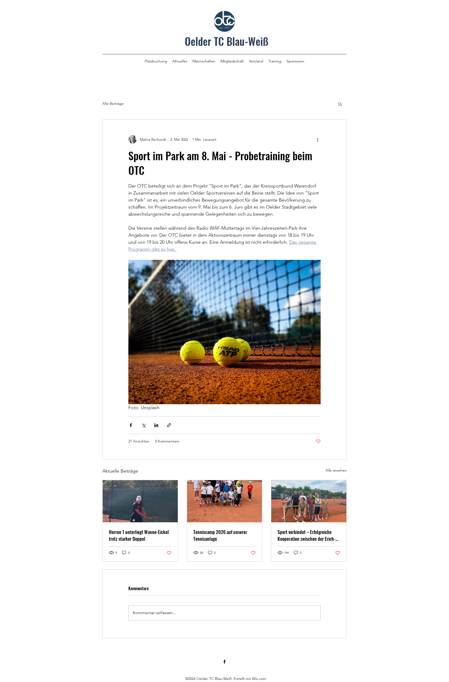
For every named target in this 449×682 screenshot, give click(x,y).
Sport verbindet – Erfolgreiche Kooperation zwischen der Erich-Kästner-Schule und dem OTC (306, 535)
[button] (340, 104)
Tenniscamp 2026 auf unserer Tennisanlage (220, 535)
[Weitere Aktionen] (317, 139)
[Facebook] (224, 661)
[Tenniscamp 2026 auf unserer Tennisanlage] (224, 501)
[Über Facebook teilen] (130, 425)
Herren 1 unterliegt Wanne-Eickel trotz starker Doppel (139, 535)
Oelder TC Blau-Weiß (226, 41)
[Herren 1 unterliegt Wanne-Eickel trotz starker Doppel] (140, 501)
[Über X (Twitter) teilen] (143, 425)
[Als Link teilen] (169, 425)
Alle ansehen (336, 470)
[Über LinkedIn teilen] (156, 425)
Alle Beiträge (113, 103)
